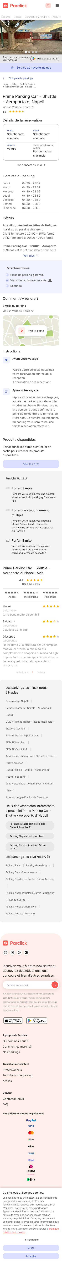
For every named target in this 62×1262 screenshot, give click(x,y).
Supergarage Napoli (17, 701)
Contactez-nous (13, 1098)
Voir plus (29, 255)
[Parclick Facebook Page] (19, 952)
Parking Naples (27, 84)
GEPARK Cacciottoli (17, 749)
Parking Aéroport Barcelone (21, 906)
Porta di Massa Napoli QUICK (22, 735)
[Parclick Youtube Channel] (26, 952)
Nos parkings (11, 1052)
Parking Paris (13, 865)
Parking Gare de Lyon (38, 865)
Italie (14, 84)
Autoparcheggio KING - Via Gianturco (27, 797)
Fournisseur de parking (17, 1075)
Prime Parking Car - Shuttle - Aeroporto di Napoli (20, 86)
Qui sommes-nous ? (15, 1041)
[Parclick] (15, 5)
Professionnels (12, 1070)
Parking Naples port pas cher (26, 836)
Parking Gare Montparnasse (22, 872)
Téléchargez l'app (47, 58)
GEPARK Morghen (16, 742)
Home (5, 84)
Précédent (22, 672)
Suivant (41, 672)
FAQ (5, 1104)
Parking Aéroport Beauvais (20, 913)
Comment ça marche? (17, 1046)
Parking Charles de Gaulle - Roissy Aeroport (30, 879)
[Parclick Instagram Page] (5, 952)
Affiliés (7, 1081)
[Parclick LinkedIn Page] (12, 952)
